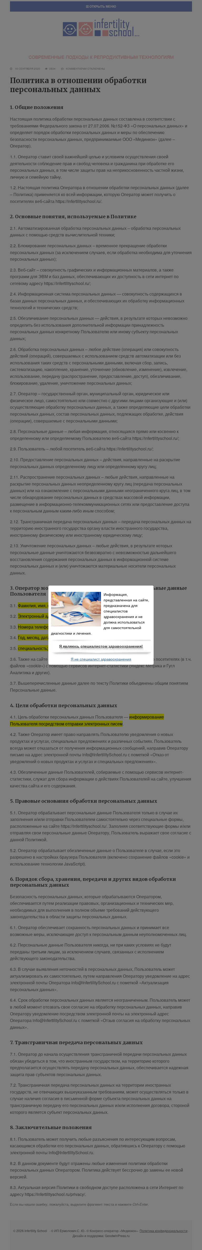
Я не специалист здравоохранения (101, 659)
